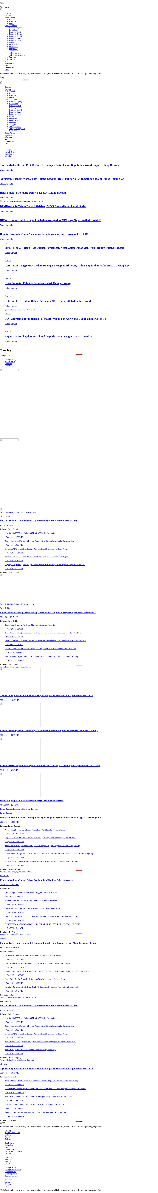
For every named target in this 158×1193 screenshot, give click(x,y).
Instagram (8, 1159)
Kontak (7, 1137)
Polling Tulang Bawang (13, 1151)
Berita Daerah (10, 59)
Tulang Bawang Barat (17, 55)
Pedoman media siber (12, 1133)
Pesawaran (13, 45)
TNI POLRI (9, 68)
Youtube (8, 1161)
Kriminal (12, 22)
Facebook (8, 1157)
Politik (11, 24)
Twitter (7, 1164)
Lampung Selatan (15, 34)
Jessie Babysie (10, 152)
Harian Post (9, 1145)
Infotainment (9, 63)
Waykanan (13, 57)
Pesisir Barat (13, 47)
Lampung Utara (15, 40)
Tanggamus (13, 51)
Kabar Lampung (11, 26)
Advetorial (8, 61)
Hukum (12, 19)
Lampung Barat (15, 32)
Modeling (8, 154)
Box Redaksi (9, 1143)
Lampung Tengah (15, 36)
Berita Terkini (10, 17)
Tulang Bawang (15, 53)
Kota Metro (13, 30)
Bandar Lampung (15, 28)
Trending (8, 15)
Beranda (8, 13)
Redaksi (8, 1139)
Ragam (7, 65)
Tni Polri (3, 872)
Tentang (8, 1135)
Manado (8, 156)
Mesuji (11, 42)
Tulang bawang (10, 150)
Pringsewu (13, 49)
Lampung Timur (15, 38)
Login (7, 70)
